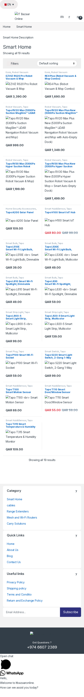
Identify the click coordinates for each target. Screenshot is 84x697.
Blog (10, 556)
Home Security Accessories (21, 208)
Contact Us (14, 562)
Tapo (25, 106)
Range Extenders (18, 511)
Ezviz (8, 72)
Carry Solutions (16, 523)
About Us (12, 550)
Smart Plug (12, 351)
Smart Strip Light (14, 312)
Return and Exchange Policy (24, 600)
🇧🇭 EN (8, 4)
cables (11, 505)
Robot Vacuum (20, 72)
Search (62, 16)
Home (6, 26)
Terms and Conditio (19, 594)
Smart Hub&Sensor (55, 208)
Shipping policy (16, 588)
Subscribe (70, 612)
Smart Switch (52, 351)
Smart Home (14, 499)
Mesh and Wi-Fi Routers (22, 517)
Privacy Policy (16, 582)
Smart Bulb (12, 243)
